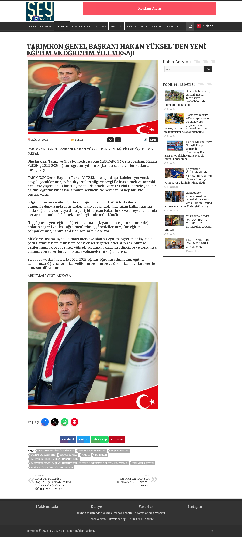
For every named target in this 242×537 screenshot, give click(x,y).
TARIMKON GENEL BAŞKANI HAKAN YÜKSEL (55, 459)
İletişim (195, 506)
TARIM (86, 455)
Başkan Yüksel (120, 450)
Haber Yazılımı (97, 519)
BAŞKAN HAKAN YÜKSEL (92, 450)
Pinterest (117, 439)
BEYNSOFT (133, 519)
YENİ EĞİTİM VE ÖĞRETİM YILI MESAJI (52, 467)
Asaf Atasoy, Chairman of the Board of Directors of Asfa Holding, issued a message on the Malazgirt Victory (188, 199)
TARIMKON (101, 455)
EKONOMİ (46, 26)
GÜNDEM (62, 26)
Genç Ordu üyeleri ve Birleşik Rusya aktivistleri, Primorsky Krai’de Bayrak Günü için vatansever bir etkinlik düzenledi (188, 150)
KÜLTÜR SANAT (82, 26)
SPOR (143, 26)
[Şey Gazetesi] (40, 11)
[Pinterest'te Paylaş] (74, 422)
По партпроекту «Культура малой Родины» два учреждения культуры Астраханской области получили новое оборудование (186, 123)
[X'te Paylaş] (55, 422)
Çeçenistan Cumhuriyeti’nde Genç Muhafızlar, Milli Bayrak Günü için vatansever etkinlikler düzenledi (188, 176)
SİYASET (101, 26)
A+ (110, 139)
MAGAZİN (117, 26)
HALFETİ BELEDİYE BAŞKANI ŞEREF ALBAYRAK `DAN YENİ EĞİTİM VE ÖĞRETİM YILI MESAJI (53, 482)
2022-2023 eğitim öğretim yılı (56, 450)
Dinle (153, 139)
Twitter (84, 439)
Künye (96, 506)
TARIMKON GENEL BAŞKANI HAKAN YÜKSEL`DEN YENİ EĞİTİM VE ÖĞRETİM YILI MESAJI (79, 463)
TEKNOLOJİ (172, 26)
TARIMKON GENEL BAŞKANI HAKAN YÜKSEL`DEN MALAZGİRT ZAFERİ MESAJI (188, 223)
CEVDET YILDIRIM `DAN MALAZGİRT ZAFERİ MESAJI (197, 243)
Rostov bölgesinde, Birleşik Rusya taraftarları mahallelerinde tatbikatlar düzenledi (187, 98)
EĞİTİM (156, 26)
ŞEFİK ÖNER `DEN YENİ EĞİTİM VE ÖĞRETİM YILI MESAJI (133, 480)
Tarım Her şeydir (143, 463)
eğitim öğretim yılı (43, 455)
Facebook (68, 439)
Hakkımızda (47, 506)
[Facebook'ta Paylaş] (45, 422)
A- (118, 139)
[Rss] (211, 530)
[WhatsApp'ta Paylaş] (64, 422)
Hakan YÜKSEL (68, 455)
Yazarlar (146, 506)
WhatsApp (100, 439)
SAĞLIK (131, 26)
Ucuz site (148, 519)
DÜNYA (31, 26)
